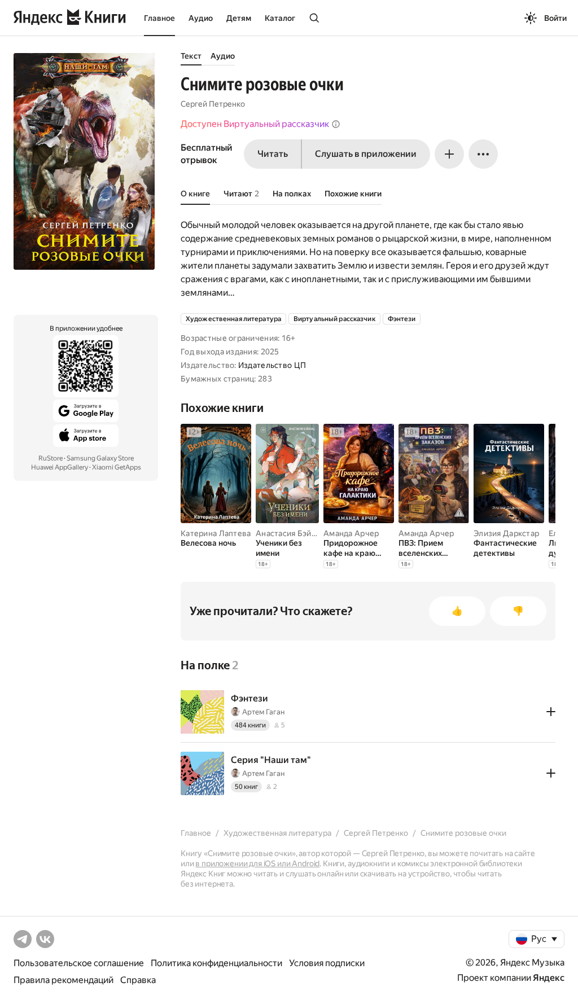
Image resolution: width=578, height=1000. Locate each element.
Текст (191, 55)
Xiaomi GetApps (116, 467)
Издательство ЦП (272, 365)
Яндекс (548, 977)
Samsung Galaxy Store (100, 458)
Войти (555, 18)
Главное (159, 18)
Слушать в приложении (366, 153)
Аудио (201, 18)
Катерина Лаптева (216, 533)
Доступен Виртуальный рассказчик (255, 124)
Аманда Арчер (351, 533)
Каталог (280, 18)
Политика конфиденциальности (216, 963)
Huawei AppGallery (59, 467)
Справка (138, 980)
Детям (238, 18)
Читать (272, 153)
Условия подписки (327, 963)
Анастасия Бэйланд (293, 533)
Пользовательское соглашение (79, 963)
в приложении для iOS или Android (257, 863)
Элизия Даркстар (506, 533)
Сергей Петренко (213, 103)
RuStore (50, 458)
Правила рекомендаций (63, 980)
